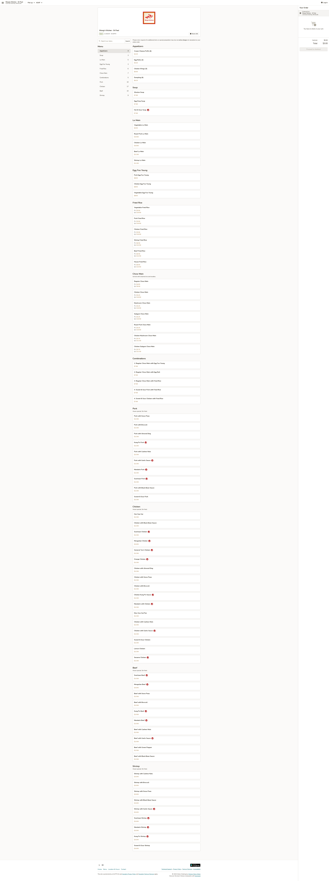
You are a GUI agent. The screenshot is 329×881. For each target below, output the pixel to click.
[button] (166, 52)
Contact (123, 869)
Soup (114, 55)
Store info (194, 34)
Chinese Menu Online (194, 874)
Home (100, 869)
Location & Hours (114, 869)
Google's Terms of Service (146, 874)
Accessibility (196, 869)
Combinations (114, 78)
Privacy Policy (177, 869)
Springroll (197, 876)
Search (128, 41)
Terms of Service (187, 869)
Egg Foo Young (114, 64)
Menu (105, 869)
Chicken (114, 86)
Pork (114, 82)
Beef (114, 91)
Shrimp (114, 95)
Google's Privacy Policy (129, 874)
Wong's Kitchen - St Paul (14, 2)
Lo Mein (114, 60)
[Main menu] (2, 2)
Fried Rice (114, 69)
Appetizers (114, 51)
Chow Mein (114, 73)
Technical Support (167, 869)
